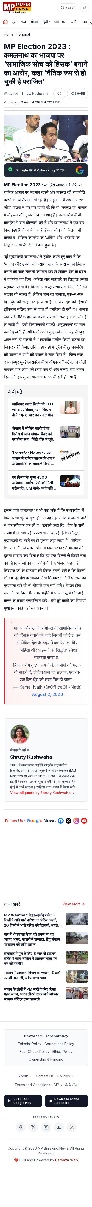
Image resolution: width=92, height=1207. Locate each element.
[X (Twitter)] (33, 1127)
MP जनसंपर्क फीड (65, 1085)
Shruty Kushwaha (34, 93)
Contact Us (44, 1076)
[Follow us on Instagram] (76, 821)
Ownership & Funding (46, 1059)
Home (8, 34)
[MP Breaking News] (17, 8)
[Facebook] (21, 1127)
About (23, 1076)
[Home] (5, 21)
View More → (73, 904)
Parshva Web (66, 1160)
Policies (63, 1076)
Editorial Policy (29, 1044)
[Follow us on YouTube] (84, 821)
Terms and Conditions (32, 1085)
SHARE (80, 93)
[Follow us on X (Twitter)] (68, 821)
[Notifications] (84, 7)
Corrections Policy (59, 1044)
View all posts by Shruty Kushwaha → (42, 793)
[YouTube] (59, 1127)
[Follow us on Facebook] (61, 821)
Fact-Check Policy (34, 1051)
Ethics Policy (62, 1051)
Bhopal (24, 34)
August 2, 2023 (47, 694)
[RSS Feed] (72, 1127)
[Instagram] (46, 1127)
